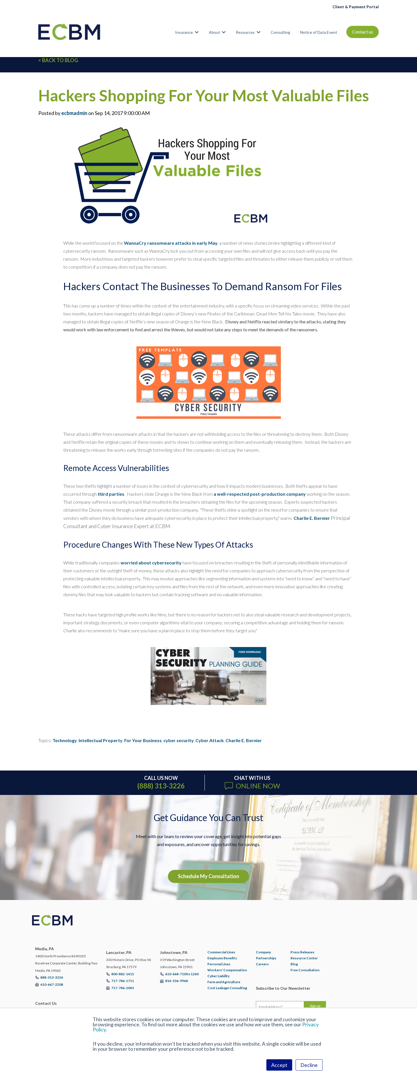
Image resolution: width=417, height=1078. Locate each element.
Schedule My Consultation (208, 876)
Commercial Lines (221, 952)
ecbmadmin (74, 113)
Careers (262, 964)
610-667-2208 (51, 984)
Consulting (280, 32)
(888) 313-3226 (161, 786)
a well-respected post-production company (260, 494)
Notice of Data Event (318, 32)
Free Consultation (304, 970)
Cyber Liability (218, 976)
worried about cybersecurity (151, 562)
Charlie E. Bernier (312, 518)
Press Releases (302, 952)
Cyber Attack (209, 740)
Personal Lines (218, 964)
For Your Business (143, 740)
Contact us (362, 31)
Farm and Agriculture (223, 982)
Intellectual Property (101, 740)
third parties (111, 494)
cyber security (178, 740)
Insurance (184, 32)
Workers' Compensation (227, 970)
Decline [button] (309, 1065)
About (214, 32)
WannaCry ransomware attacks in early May (171, 243)
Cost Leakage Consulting (227, 988)
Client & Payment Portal (355, 6)
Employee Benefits (222, 958)
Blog (294, 964)
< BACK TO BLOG (58, 60)
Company (263, 952)
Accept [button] (279, 1065)
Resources (245, 32)
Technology (64, 740)
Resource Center (304, 958)
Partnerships (266, 958)
